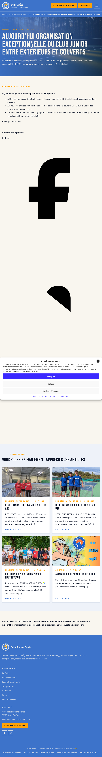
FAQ (97, 753)
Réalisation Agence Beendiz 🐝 (66, 748)
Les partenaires (9, 699)
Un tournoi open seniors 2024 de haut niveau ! (23, 575)
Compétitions (8, 686)
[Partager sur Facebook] (51, 236)
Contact (85, 6)
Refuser (51, 383)
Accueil (5, 14)
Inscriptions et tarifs (11, 682)
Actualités (6, 690)
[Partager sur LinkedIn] (51, 335)
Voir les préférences (51, 391)
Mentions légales (12, 753)
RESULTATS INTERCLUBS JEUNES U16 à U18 (75, 506)
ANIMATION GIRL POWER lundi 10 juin (75, 574)
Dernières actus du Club (21, 14)
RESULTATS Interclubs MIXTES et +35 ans (25, 506)
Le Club (5, 673)
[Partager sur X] (51, 434)
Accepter (51, 376)
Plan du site (86, 753)
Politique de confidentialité (58, 396)
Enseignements (9, 677)
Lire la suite (13, 529)
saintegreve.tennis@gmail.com (16, 719)
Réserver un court (64, 6)
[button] (98, 361)
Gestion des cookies (40, 396)
